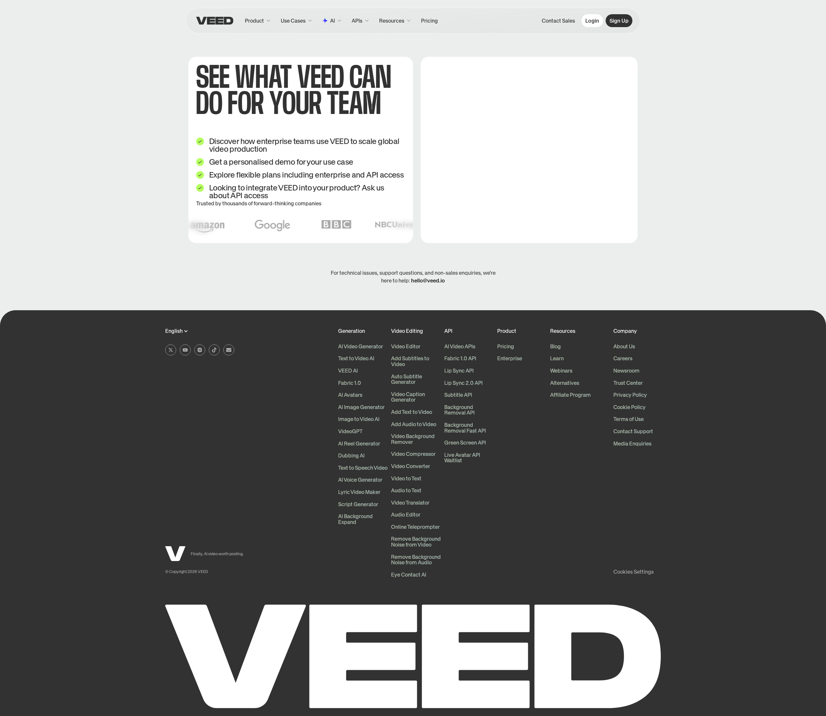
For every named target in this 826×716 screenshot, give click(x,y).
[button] (360, 20)
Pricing (429, 20)
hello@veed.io (428, 280)
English (174, 331)
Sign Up (619, 20)
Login (592, 20)
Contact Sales (558, 20)
